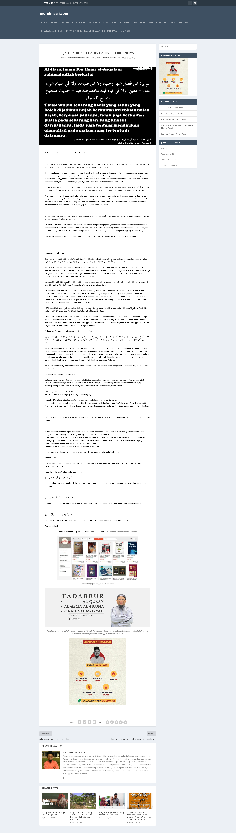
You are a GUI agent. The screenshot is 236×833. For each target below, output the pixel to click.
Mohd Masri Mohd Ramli (79, 58)
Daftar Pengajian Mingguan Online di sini (97, 583)
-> (98, 532)
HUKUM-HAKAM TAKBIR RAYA (173, 119)
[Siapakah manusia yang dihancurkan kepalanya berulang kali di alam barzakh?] (83, 801)
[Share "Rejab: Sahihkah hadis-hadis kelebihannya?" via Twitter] (84, 722)
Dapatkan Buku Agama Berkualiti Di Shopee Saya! (91, 31)
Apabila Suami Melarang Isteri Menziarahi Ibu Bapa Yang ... (77, 3)
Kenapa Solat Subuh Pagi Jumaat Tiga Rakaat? (53, 813)
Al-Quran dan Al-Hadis (73, 22)
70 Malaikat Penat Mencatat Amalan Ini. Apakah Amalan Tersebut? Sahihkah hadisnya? (139, 815)
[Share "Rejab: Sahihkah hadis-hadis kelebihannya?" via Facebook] (79, 722)
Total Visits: (165, 160)
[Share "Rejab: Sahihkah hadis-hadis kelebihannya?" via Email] (94, 722)
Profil (54, 22)
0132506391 (118, 634)
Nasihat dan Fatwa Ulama (103, 22)
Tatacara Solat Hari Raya (172, 107)
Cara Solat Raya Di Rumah (172, 113)
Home (44, 22)
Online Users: (166, 148)
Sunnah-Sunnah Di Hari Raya (173, 134)
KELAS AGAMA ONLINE (51, 31)
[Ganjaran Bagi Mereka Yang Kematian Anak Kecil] (112, 801)
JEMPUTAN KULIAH (157, 22)
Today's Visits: (166, 154)
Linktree (125, 31)
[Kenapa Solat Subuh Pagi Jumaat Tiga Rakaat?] (55, 801)
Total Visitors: (166, 165)
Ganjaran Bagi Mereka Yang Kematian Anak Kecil (111, 813)
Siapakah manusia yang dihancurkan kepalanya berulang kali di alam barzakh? (81, 815)
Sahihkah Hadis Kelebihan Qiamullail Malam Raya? (177, 126)
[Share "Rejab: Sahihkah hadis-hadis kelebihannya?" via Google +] (89, 722)
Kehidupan (139, 22)
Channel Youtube (179, 22)
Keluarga (125, 22)
